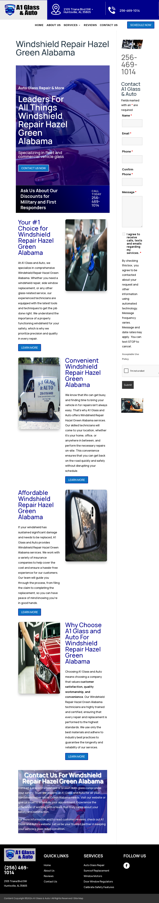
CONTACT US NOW (33, 168)
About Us (54, 25)
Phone (127, 151)
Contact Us (109, 25)
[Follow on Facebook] (126, 865)
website (97, 797)
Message (129, 192)
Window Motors (93, 876)
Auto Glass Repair (94, 865)
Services (70, 25)
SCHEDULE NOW (140, 25)
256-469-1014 (130, 10)
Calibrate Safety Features (99, 887)
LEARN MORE (29, 347)
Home (39, 25)
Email (126, 133)
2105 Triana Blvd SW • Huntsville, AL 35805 (78, 10)
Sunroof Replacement (96, 870)
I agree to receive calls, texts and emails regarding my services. (134, 243)
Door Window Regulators (98, 881)
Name (127, 115)
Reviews (90, 25)
